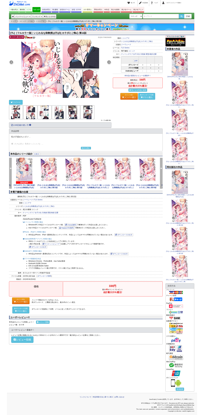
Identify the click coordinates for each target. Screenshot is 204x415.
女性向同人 (46, 10)
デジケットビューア (52, 244)
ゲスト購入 (146, 96)
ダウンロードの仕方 (124, 235)
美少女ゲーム (126, 10)
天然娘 (142, 54)
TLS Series (125, 48)
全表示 (36, 154)
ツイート (17, 102)
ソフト (29, 10)
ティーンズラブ (127, 54)
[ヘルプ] (152, 1)
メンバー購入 (130, 96)
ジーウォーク (126, 45)
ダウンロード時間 (44, 276)
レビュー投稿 (44, 322)
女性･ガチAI (76, 10)
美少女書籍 (115, 10)
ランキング (36, 16)
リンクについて (85, 397)
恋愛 (155, 54)
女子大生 (136, 54)
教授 (151, 54)
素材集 (22, 10)
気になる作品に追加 (138, 90)
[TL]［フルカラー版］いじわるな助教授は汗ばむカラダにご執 (98, 187)
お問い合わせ (119, 397)
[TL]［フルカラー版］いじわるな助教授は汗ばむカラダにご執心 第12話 (48, 33)
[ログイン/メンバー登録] (164, 1)
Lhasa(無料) (71, 225)
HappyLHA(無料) (67, 228)
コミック (36, 10)
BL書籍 (55, 10)
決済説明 (180, 389)
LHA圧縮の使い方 (21, 125)
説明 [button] (136, 61)
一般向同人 (14, 10)
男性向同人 (98, 10)
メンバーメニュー (22, 16)
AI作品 (106, 10)
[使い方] (129, 1)
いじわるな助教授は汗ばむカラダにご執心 (137, 41)
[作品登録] (141, 1)
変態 (147, 54)
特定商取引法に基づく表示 (103, 397)
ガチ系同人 (87, 10)
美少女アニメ (138, 10)
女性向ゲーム (65, 10)
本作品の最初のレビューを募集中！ (137, 76)
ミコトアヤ (125, 38)
